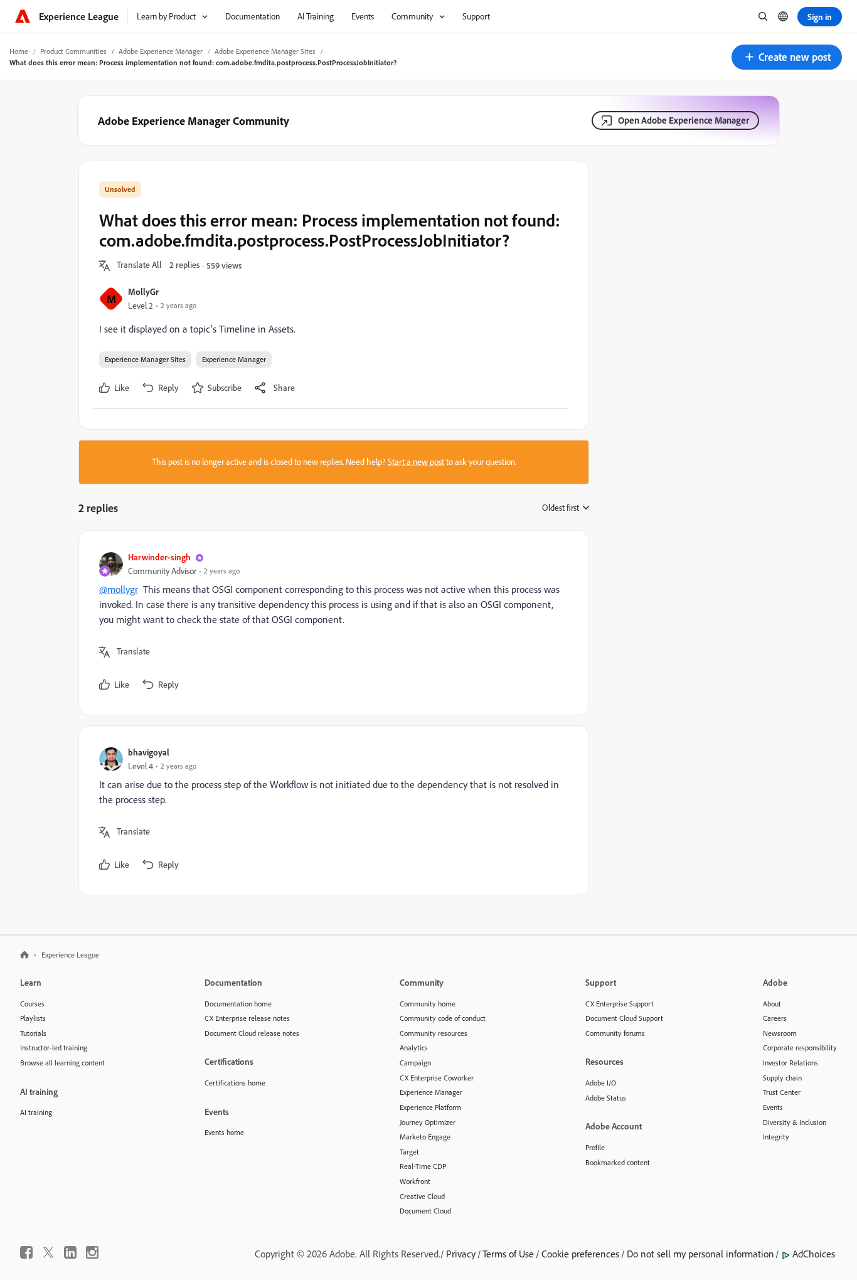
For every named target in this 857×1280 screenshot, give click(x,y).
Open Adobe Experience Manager (683, 120)
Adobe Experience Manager (161, 51)
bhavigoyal (148, 752)
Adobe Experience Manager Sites (265, 51)
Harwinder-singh (159, 557)
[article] (330, 623)
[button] (787, 57)
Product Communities (73, 51)
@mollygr (118, 589)
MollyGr (143, 291)
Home (18, 51)
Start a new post (416, 461)
